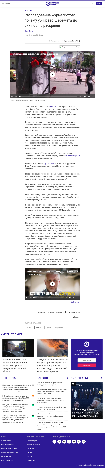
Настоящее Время (35, 274)
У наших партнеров (33, 445)
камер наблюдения (72, 156)
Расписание (31, 460)
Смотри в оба (79, 378)
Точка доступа (32, 441)
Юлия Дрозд (29, 31)
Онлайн (29, 452)
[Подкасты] (84, 441)
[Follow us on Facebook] (54, 441)
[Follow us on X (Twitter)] (59, 441)
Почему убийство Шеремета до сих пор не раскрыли (35, 54)
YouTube (30, 456)
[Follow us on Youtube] (64, 441)
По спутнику (31, 448)
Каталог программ (7, 445)
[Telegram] (92, 3)
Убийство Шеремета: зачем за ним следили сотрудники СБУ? (53, 271)
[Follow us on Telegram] (74, 441)
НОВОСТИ (42, 378)
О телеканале (6, 441)
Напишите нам (6, 456)
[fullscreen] (93, 96)
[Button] (54, 41)
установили (49, 163)
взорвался (52, 107)
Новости (28, 10)
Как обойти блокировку (9, 448)
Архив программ (7, 460)
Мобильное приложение (9, 452)
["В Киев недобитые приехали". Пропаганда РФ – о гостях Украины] (87, 400)
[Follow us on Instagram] (69, 441)
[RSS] (79, 441)
